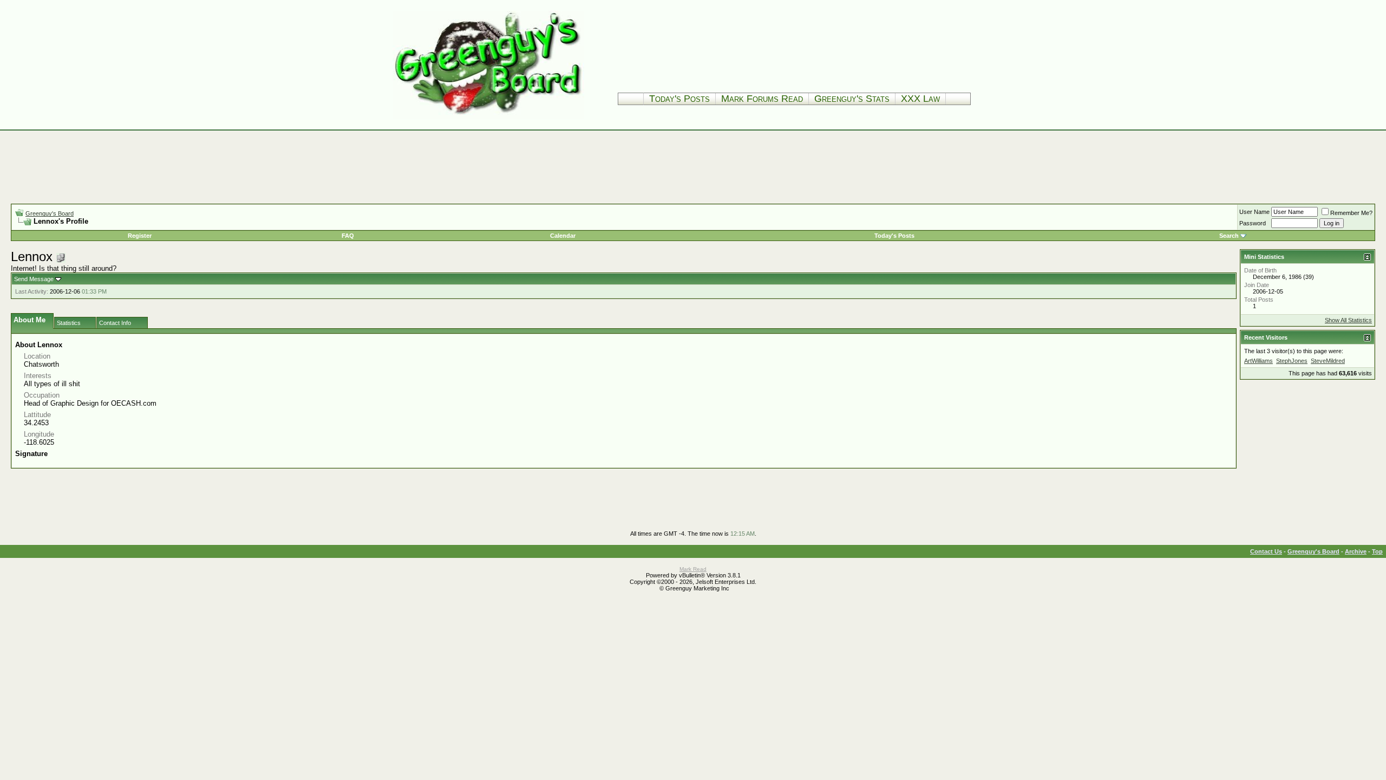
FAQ (348, 235)
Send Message (34, 279)
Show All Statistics (1348, 320)
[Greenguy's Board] (488, 116)
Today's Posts (679, 98)
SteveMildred (1328, 361)
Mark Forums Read (762, 98)
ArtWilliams (1258, 361)
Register (140, 235)
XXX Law (920, 98)
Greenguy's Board (49, 213)
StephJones (1291, 361)
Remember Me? (1351, 213)
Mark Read (693, 569)
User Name (1254, 212)
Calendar (563, 235)
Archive (1356, 551)
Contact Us (1266, 551)
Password (1252, 223)
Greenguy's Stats (852, 98)
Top (1377, 551)
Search (1229, 235)
